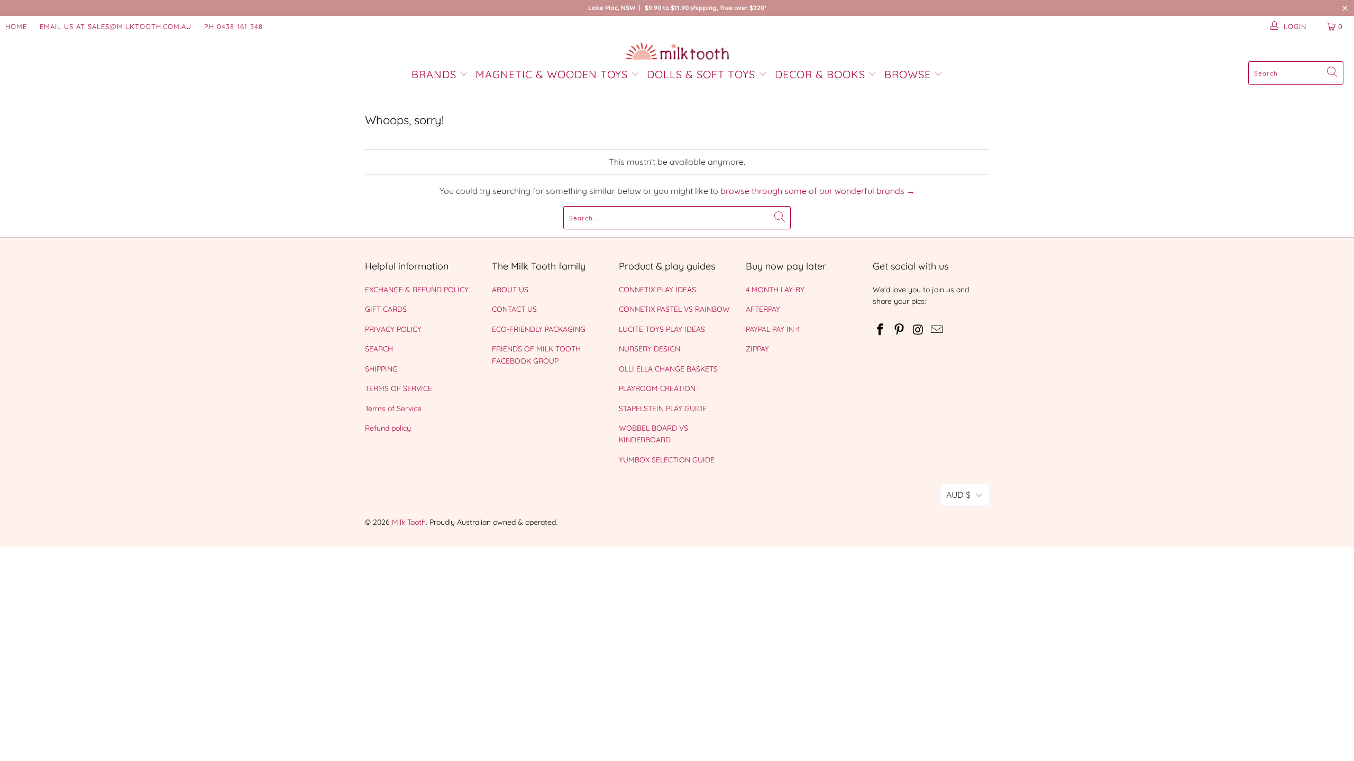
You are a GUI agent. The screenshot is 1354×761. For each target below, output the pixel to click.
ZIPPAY (757, 349)
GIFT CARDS (386, 309)
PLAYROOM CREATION (657, 388)
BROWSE (907, 74)
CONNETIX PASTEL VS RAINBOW (674, 309)
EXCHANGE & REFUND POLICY (417, 289)
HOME (16, 26)
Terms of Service (393, 408)
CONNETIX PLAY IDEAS (657, 289)
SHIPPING (381, 369)
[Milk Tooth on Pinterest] (900, 330)
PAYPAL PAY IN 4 (773, 329)
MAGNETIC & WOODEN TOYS (551, 74)
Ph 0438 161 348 (233, 26)
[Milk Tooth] (677, 51)
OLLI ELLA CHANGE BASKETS (668, 369)
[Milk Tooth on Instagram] (918, 330)
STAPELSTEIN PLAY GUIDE (663, 408)
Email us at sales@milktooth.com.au (115, 26)
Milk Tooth (409, 522)
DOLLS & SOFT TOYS (701, 74)
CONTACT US (514, 309)
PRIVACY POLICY (393, 329)
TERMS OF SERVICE (398, 388)
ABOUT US (510, 289)
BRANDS (435, 74)
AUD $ (958, 494)
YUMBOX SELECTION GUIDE (667, 460)
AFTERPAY (763, 309)
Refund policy (388, 428)
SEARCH (379, 349)
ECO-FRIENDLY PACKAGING (538, 329)
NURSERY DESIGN (649, 349)
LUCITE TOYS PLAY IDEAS (662, 329)
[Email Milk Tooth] (937, 330)
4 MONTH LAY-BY (775, 289)
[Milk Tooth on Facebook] (881, 330)
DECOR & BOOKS (820, 74)
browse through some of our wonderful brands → (817, 190)
